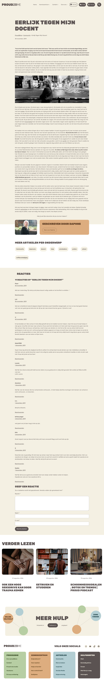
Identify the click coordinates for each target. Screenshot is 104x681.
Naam (17, 513)
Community (20, 249)
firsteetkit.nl (40, 625)
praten (23, 111)
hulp (52, 249)
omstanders (63, 249)
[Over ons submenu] (67, 4)
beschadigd (28, 122)
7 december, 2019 (20, 470)
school (34, 173)
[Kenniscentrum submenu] (49, 4)
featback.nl (52, 625)
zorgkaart (64, 625)
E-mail (17, 520)
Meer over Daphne (49, 230)
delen (42, 207)
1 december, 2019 (20, 345)
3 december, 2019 (20, 450)
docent (59, 63)
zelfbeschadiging (22, 257)
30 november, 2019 (20, 285)
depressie (32, 249)
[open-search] (99, 5)
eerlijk (64, 141)
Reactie (17, 494)
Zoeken (64, 10)
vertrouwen (23, 209)
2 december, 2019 (20, 419)
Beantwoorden (19, 295)
